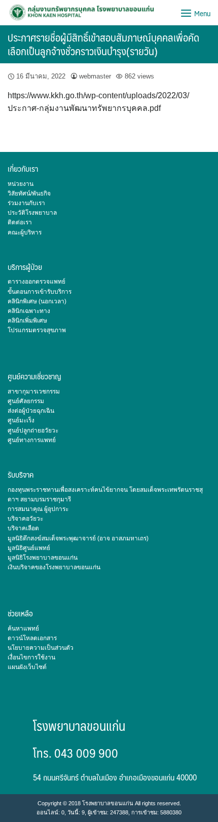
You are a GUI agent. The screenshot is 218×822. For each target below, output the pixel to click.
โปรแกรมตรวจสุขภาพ (37, 330)
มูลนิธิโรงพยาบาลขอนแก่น (43, 557)
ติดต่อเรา (20, 222)
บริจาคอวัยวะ (25, 518)
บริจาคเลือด (23, 528)
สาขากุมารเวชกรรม (34, 391)
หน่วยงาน (20, 183)
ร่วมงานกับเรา (26, 203)
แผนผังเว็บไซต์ (27, 667)
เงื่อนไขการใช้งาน (31, 657)
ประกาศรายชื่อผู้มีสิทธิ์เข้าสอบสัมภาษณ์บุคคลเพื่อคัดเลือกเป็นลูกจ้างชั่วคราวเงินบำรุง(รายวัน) (103, 44)
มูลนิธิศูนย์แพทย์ (29, 548)
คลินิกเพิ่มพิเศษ (27, 320)
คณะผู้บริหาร (25, 232)
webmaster (95, 76)
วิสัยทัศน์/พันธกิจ (29, 193)
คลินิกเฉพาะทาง (29, 311)
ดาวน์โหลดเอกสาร (32, 638)
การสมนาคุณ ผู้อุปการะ (38, 509)
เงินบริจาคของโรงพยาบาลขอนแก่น (54, 567)
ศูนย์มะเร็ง (21, 420)
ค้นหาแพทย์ (23, 628)
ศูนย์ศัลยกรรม (26, 401)
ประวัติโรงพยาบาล (32, 212)
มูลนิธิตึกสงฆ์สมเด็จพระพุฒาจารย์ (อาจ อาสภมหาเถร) (78, 538)
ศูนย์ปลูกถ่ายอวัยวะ (33, 430)
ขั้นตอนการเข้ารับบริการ (39, 291)
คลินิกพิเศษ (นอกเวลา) (37, 301)
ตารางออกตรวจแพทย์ (36, 281)
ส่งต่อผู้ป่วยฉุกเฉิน (31, 410)
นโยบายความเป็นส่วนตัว (41, 647)
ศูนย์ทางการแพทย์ (32, 440)
